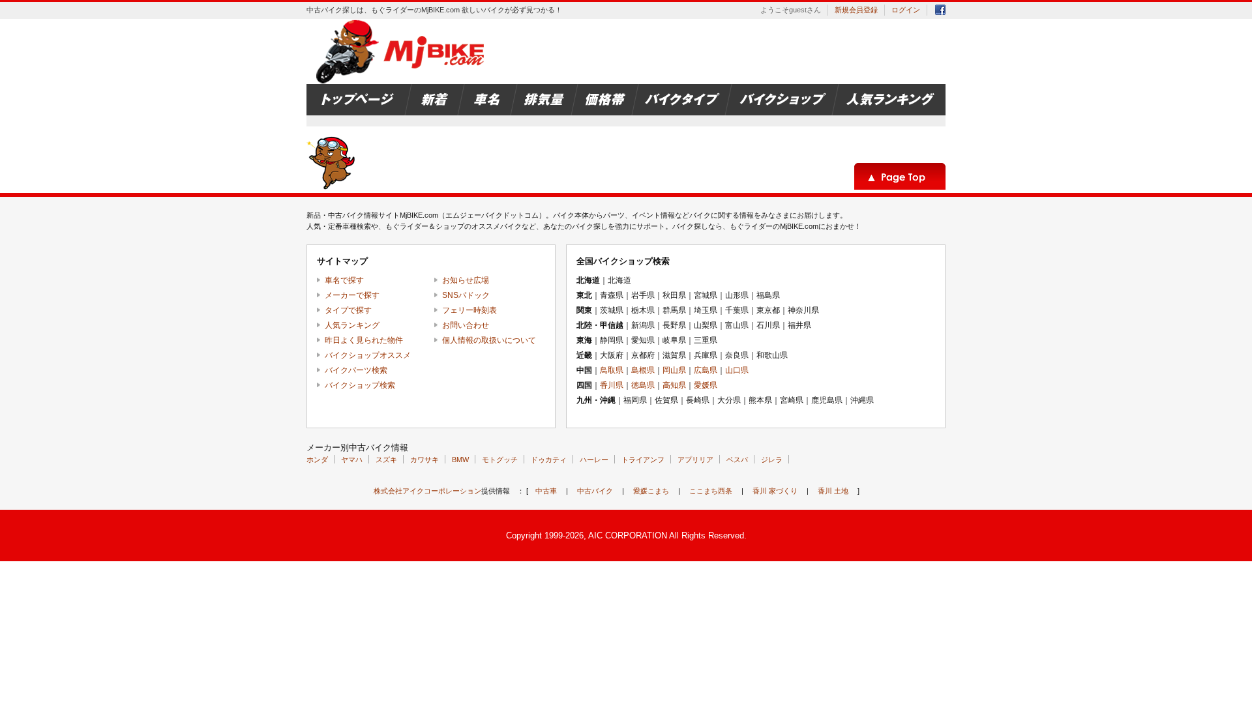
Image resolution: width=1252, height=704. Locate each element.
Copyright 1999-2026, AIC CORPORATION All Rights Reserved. (626, 535)
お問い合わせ (465, 325)
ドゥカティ (549, 459)
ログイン (905, 10)
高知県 (674, 385)
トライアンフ (642, 459)
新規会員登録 (856, 10)
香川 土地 (833, 491)
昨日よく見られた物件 (364, 340)
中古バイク (595, 491)
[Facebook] (940, 12)
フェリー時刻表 (469, 310)
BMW (460, 459)
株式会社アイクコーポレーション (427, 491)
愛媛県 (705, 385)
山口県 (737, 370)
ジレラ (771, 459)
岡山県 (674, 370)
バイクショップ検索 (360, 385)
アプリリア (695, 459)
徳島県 (643, 385)
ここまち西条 (710, 491)
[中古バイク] (402, 51)
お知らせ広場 (465, 280)
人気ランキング (352, 325)
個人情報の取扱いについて (489, 340)
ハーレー (594, 459)
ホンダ (317, 459)
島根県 (643, 370)
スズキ (386, 459)
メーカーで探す (352, 295)
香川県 (611, 385)
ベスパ (737, 459)
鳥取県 (611, 370)
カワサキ (424, 459)
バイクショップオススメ (368, 355)
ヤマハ (352, 459)
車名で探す (344, 280)
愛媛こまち (651, 491)
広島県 (705, 370)
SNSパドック (466, 295)
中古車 (546, 491)
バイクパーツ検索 (356, 370)
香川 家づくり (775, 491)
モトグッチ (500, 459)
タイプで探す (348, 310)
